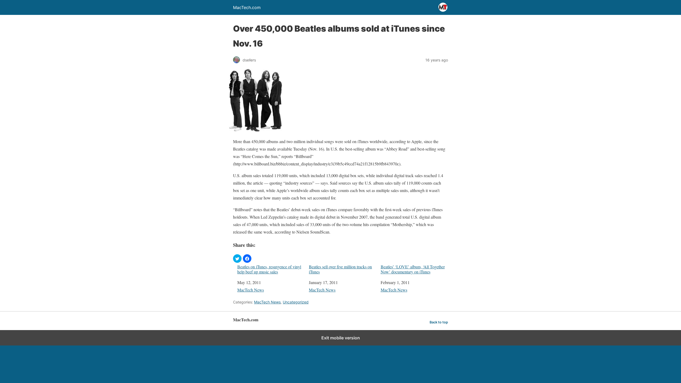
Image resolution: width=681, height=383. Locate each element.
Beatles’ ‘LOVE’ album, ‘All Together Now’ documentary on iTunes (413, 269)
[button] (237, 258)
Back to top (439, 322)
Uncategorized (296, 302)
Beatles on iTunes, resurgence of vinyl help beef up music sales (269, 269)
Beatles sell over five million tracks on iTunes (340, 269)
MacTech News (250, 290)
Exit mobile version (340, 337)
